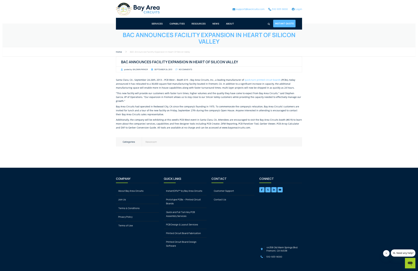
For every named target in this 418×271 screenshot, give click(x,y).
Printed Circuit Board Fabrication (183, 233)
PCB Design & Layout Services (182, 224)
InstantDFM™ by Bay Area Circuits (184, 190)
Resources (199, 23)
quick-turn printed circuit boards (263, 79)
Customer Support (224, 190)
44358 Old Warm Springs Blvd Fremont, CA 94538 (281, 249)
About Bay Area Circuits (131, 190)
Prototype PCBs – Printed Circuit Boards (183, 201)
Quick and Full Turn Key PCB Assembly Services (180, 214)
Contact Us (220, 199)
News (215, 23)
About (230, 23)
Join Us (122, 199)
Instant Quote (284, 23)
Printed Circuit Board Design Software (181, 243)
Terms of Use (125, 225)
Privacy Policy (125, 216)
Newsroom (151, 141)
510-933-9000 (274, 256)
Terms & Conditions (129, 208)
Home (119, 51)
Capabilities (177, 23)
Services (157, 23)
